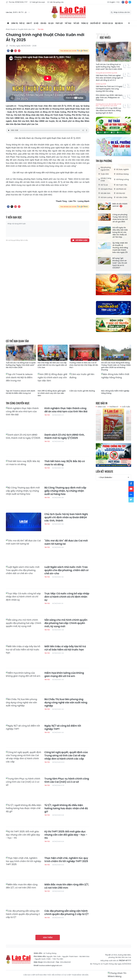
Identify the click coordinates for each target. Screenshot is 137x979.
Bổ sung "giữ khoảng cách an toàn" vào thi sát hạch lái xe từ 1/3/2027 (119, 263)
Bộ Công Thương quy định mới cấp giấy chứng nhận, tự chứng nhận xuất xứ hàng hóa (65, 491)
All (129, 23)
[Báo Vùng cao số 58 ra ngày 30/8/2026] (113, 424)
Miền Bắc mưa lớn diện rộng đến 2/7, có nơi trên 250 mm (66, 886)
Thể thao (68, 23)
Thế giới (76, 23)
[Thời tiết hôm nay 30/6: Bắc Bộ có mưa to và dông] (23, 470)
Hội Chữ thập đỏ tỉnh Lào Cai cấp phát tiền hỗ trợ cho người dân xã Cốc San (52, 365)
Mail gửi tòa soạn (38, 2)
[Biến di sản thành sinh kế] (104, 206)
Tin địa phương (104, 161)
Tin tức (41, 29)
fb (123, 2)
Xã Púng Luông (122, 179)
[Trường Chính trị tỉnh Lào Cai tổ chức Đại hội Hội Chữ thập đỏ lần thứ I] (84, 353)
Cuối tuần (126, 407)
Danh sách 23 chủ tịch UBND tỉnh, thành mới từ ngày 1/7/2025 (64, 436)
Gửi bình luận (81, 240)
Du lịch (51, 23)
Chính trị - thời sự (18, 23)
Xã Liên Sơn (105, 193)
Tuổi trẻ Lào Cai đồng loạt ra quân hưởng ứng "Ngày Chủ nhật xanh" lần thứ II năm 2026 (109, 66)
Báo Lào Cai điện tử (68, 12)
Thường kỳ (113, 407)
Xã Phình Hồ (121, 189)
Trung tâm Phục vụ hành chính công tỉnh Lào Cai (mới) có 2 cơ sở (66, 780)
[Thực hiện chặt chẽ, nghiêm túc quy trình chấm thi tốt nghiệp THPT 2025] (23, 866)
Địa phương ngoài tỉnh (106, 168)
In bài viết (15, 50)
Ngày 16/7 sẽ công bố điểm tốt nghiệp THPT (62, 727)
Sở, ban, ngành (122, 169)
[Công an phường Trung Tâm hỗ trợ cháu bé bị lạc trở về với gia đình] (104, 217)
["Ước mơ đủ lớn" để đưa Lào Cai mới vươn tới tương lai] (23, 549)
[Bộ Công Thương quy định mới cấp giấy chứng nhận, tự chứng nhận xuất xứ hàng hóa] (23, 496)
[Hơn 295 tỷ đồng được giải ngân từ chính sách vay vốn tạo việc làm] (53, 381)
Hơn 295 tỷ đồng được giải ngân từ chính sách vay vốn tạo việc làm (52, 393)
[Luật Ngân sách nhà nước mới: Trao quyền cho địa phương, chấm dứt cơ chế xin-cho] (23, 575)
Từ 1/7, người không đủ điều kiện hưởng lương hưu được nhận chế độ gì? (66, 808)
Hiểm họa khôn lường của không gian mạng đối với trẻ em (64, 674)
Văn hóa (43, 23)
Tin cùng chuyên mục (17, 403)
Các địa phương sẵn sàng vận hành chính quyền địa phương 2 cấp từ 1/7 (66, 912)
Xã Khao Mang (122, 174)
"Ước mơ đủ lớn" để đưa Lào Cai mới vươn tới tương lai (66, 542)
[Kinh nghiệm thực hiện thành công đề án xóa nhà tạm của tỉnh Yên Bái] (23, 417)
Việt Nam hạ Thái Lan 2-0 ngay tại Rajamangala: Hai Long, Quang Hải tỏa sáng (109, 87)
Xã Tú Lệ (104, 185)
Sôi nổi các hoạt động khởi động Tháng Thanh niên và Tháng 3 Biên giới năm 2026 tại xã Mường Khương (116, 366)
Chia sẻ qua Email (19, 50)
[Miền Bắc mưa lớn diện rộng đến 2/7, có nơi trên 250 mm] (23, 893)
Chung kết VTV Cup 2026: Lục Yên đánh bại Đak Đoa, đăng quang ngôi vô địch (108, 108)
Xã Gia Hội (120, 193)
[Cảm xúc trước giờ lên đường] (84, 381)
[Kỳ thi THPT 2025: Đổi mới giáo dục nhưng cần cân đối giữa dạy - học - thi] (23, 840)
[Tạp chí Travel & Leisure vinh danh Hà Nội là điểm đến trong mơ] (21, 381)
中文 (118, 2)
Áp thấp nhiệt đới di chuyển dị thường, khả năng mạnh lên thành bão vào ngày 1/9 (120, 248)
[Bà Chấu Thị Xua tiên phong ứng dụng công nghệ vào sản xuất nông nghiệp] (23, 708)
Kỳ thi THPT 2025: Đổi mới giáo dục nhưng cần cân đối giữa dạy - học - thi (65, 835)
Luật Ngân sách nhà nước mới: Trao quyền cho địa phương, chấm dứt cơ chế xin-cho (66, 570)
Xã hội (36, 23)
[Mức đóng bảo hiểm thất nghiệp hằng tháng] (116, 381)
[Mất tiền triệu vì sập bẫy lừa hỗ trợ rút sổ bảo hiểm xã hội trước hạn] (23, 655)
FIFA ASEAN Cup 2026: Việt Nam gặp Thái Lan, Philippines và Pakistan (109, 97)
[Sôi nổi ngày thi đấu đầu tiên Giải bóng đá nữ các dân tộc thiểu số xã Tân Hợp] (104, 230)
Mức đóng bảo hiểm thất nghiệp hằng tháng (115, 392)
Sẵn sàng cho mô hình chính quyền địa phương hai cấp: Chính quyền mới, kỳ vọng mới (65, 623)
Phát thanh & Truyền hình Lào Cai (20, 29)
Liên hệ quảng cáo (57, 2)
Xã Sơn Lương (106, 197)
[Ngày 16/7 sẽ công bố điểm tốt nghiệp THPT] (23, 734)
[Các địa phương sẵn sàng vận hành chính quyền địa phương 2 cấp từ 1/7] (23, 919)
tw (131, 499)
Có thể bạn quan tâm (17, 341)
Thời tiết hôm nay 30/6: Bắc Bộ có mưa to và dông (64, 463)
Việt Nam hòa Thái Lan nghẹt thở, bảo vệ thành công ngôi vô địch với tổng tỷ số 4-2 (109, 76)
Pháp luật (59, 23)
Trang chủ (8, 23)
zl (130, 2)
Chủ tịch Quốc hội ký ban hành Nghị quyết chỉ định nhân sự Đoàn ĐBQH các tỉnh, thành (66, 517)
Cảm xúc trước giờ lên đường (82, 391)
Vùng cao (101, 407)
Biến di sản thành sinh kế (119, 205)
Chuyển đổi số (95, 23)
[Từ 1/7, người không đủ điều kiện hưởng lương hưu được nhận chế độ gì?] (23, 814)
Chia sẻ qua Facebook (8, 50)
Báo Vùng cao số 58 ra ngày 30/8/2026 (113, 434)
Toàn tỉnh (105, 174)
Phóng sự (84, 23)
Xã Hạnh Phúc (106, 189)
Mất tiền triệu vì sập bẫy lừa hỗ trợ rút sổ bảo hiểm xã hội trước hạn (65, 648)
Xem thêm (47, 937)
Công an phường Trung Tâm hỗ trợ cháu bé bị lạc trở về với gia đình (120, 218)
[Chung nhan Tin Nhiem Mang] (119, 975)
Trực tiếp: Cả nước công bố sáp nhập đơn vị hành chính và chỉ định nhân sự (66, 597)
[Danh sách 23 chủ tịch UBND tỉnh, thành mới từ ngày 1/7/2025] (23, 443)
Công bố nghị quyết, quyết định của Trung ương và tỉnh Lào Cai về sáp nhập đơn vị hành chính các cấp (66, 755)
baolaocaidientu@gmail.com (50, 965)
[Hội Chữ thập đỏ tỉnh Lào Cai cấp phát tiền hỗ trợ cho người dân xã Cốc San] (53, 353)
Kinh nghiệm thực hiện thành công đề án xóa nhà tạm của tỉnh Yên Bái (65, 410)
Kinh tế (29, 23)
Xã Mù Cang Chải (106, 179)
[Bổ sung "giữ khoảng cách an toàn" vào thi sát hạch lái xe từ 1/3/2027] (104, 260)
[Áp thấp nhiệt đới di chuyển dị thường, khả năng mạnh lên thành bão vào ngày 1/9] (104, 245)
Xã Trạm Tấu (121, 185)
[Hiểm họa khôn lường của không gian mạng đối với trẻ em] (23, 681)
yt (126, 2)
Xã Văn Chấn (121, 197)
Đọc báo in (119, 23)
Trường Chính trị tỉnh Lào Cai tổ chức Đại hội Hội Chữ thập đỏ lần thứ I (83, 365)
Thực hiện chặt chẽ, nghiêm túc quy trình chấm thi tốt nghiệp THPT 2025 (66, 860)
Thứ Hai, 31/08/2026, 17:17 (18, 2)
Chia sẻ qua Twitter (12, 50)
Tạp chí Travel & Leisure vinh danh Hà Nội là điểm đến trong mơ (20, 392)
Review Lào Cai (108, 23)
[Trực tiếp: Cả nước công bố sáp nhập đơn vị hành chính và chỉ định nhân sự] (23, 602)
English (112, 2)
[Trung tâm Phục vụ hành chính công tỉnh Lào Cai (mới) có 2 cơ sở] (23, 787)
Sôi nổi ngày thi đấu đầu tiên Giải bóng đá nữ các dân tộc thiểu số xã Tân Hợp (120, 232)
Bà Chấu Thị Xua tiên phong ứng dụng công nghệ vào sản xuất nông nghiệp (65, 702)
